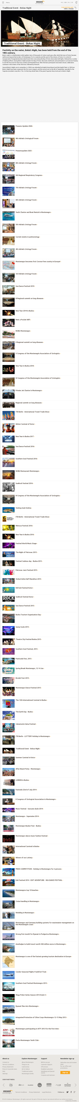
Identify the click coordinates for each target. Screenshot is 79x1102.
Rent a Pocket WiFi (23, 320)
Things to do (25, 1064)
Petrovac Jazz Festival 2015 (26, 570)
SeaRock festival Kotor (24, 597)
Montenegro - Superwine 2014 (27, 816)
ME (62, 2)
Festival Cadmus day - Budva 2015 (29, 561)
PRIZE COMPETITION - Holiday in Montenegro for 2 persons (38, 869)
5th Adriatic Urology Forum (26, 224)
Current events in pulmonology (27, 237)
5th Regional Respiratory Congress (29, 175)
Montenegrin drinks (28, 1073)
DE (72, 2)
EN (65, 2)
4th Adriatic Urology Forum (26, 249)
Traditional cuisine (27, 1071)
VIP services (44, 1066)
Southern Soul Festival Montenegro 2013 (31, 983)
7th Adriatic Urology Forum (26, 188)
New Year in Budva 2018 (25, 366)
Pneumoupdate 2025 (24, 151)
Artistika (74, 1100)
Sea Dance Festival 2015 (25, 606)
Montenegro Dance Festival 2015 (28, 688)
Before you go (45, 1062)
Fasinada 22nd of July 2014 (26, 790)
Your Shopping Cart (67, 7)
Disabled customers (47, 1069)
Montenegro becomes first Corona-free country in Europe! (38, 261)
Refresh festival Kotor (24, 588)
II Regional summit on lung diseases (29, 342)
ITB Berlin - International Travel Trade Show (32, 412)
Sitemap (5, 1073)
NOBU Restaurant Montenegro (27, 471)
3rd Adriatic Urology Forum (26, 274)
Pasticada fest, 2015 (23, 659)
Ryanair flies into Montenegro (27, 1006)
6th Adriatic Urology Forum (26, 200)
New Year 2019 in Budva (25, 311)
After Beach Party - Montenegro (28, 769)
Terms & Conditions (8, 1064)
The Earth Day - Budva (24, 712)
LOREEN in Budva (22, 780)
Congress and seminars (48, 1075)
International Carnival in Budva (27, 846)
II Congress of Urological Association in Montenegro (36, 799)
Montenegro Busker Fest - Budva (28, 826)
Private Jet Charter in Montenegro (29, 390)
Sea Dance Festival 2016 (25, 446)
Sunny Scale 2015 (22, 627)
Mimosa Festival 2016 (24, 526)
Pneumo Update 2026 (24, 126)
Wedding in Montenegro (25, 913)
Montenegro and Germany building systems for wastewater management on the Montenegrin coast (45, 923)
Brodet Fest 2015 (22, 678)
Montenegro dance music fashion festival (31, 836)
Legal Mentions (46, 1092)
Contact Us (5, 1062)
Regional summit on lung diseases (29, 403)
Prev (3, 1085)
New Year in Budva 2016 (25, 534)
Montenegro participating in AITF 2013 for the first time (37, 1029)
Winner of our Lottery (24, 858)
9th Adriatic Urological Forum (27, 138)
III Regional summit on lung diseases (29, 298)
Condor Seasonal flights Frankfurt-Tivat (31, 972)
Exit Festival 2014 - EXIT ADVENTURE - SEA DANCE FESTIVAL (39, 880)
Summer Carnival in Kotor (25, 757)
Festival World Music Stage (26, 543)
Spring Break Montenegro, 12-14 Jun (29, 668)
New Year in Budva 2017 (25, 436)
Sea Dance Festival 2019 (25, 286)
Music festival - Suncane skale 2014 (29, 809)
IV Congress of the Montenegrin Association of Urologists (38, 378)
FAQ (3, 1071)
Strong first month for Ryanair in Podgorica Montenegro (37, 934)
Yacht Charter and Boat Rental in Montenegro (33, 212)
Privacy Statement (7, 1066)
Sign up (65, 1072)
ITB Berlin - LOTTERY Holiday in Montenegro (33, 736)
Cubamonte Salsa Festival (26, 724)
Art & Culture (26, 1069)
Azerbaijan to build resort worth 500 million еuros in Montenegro (41, 944)
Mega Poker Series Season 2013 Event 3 (31, 995)
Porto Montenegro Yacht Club (27, 1040)
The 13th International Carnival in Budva (31, 700)
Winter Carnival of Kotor (25, 424)
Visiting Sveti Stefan (23, 508)
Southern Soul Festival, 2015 (26, 649)
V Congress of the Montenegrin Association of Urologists (38, 353)
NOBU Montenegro (23, 331)
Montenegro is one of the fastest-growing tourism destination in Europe (43, 956)
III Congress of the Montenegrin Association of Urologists (38, 496)
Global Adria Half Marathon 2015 (28, 579)
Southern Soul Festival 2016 (26, 459)
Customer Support (46, 1064)
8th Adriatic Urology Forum (26, 163)
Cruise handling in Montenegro (27, 901)
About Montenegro (28, 1062)
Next (75, 1085)
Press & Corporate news (9, 1069)
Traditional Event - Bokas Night (28, 749)
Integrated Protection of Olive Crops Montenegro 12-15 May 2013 (41, 1017)
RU (69, 2)
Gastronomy (25, 1066)
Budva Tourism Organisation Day (28, 615)
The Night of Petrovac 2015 (26, 552)
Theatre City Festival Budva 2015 (28, 639)
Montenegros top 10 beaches (27, 890)
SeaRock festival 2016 (24, 483)
